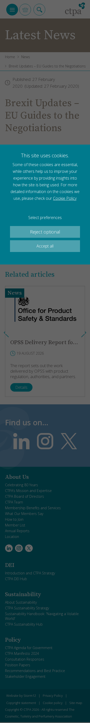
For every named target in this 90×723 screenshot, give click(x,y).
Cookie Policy (64, 198)
